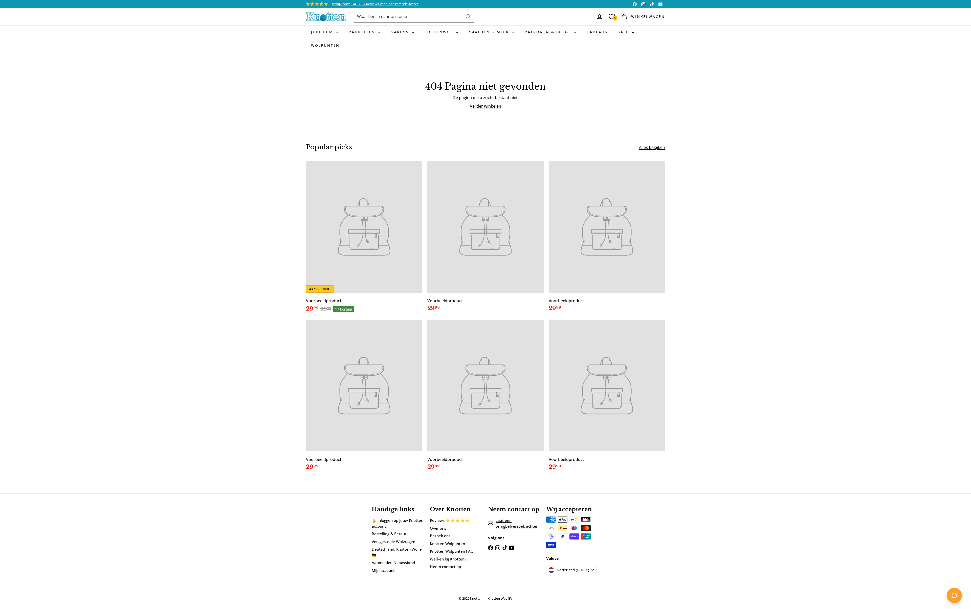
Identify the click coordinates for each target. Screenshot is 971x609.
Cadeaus (597, 32)
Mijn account (383, 570)
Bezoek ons (440, 535)
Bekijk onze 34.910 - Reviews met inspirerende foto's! (375, 4)
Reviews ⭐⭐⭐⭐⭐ (450, 520)
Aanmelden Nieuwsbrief (393, 562)
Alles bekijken (652, 147)
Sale (624, 32)
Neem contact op (445, 566)
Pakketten (363, 32)
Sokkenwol (440, 32)
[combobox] (414, 16)
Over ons (438, 528)
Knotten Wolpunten (447, 543)
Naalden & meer (490, 32)
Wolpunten (325, 45)
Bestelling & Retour (389, 533)
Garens (401, 32)
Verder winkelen (485, 106)
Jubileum (323, 32)
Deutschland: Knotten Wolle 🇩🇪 (397, 552)
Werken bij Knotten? (448, 558)
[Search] (468, 16)
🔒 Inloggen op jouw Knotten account (397, 523)
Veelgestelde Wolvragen (393, 541)
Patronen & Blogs (549, 32)
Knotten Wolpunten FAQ (452, 551)
